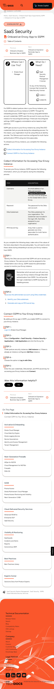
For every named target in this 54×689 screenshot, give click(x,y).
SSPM (42, 591)
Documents (9, 670)
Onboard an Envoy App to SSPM (15, 18)
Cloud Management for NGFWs (15, 465)
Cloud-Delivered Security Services (17, 593)
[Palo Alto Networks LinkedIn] (13, 677)
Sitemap (8, 631)
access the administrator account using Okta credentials (26, 295)
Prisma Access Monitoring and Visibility (17, 494)
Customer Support (12, 647)
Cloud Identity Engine (11, 433)
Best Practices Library (11, 564)
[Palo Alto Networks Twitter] (18, 677)
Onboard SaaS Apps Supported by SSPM (32, 16)
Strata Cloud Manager (11, 430)
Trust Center (10, 665)
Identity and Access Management (15, 442)
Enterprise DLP (9, 518)
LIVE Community (11, 649)
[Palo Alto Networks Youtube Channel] (24, 677)
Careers (8, 644)
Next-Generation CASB (12, 497)
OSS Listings (10, 629)
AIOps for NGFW (10, 462)
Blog (7, 624)
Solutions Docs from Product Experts (17, 582)
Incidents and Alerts (11, 541)
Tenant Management (11, 445)
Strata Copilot (43, 6)
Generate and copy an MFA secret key (21, 303)
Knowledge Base (11, 652)
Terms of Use (10, 667)
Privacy (8, 662)
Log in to (7, 330)
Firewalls (7, 468)
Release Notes (11, 619)
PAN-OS (7, 471)
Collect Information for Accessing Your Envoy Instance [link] (26, 149)
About (8, 642)
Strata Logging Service (12, 436)
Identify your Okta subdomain (18, 299)
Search (8, 621)
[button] (52, 551)
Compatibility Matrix (12, 626)
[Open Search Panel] (22, 5)
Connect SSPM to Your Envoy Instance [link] (20, 153)
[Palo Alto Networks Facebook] (8, 677)
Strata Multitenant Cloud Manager (16, 491)
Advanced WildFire (10, 515)
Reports (7, 544)
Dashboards (8, 538)
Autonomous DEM (10, 547)
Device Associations (11, 439)
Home (5, 16)
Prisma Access (9, 488)
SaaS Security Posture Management (18, 591)
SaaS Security (13, 16)
